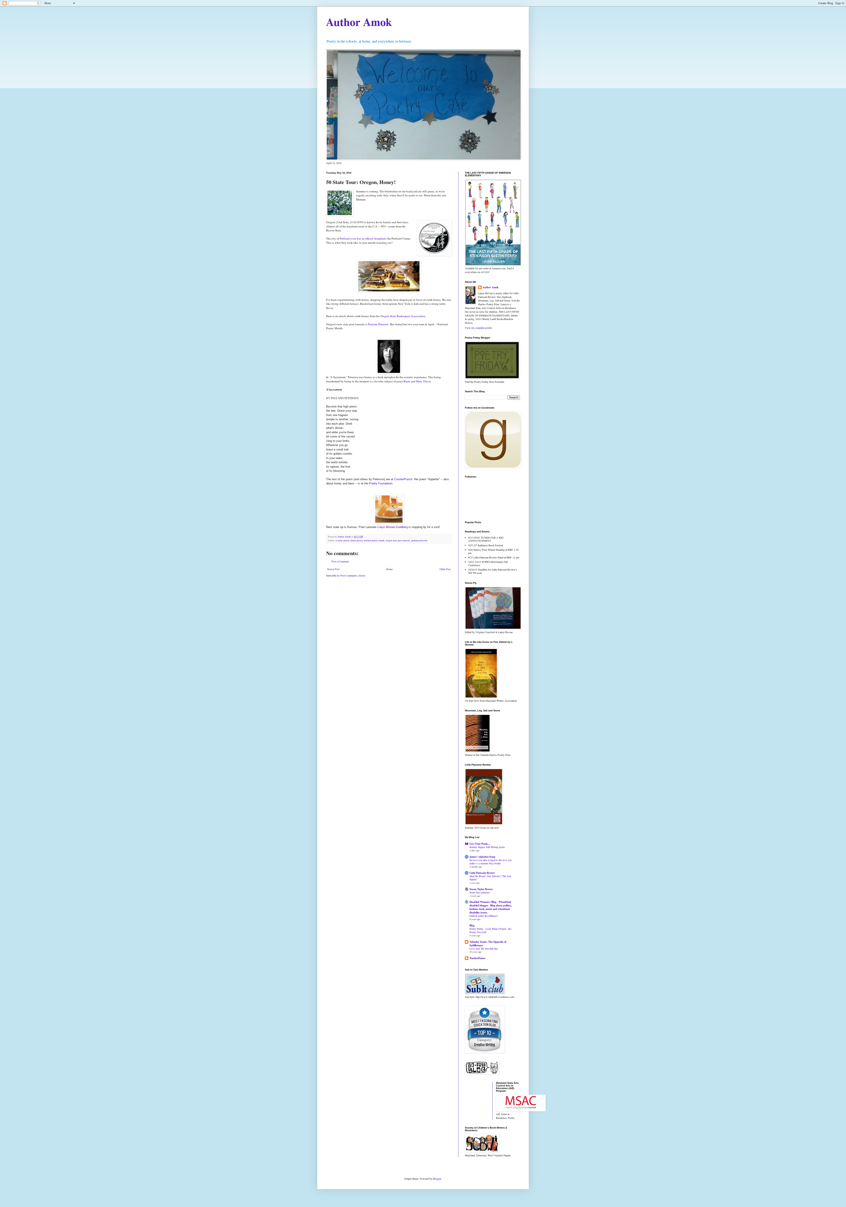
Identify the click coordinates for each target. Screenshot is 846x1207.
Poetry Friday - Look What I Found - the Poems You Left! (490, 930)
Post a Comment (340, 561)
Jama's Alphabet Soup (482, 857)
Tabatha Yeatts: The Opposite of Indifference (487, 943)
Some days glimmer (479, 892)
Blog (472, 925)
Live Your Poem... (479, 844)
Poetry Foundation (380, 483)
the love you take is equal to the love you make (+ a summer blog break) (490, 861)
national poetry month (374, 540)
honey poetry (356, 540)
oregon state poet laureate (398, 540)
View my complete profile (478, 327)
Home (389, 569)
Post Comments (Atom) (352, 575)
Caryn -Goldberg (392, 527)
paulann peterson (419, 540)
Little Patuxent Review (482, 873)
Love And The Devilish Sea (483, 948)
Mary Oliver (423, 381)
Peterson (378, 324)
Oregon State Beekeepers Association (402, 316)
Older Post (445, 569)
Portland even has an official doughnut (363, 238)
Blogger (437, 1178)
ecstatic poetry (342, 540)
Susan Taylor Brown (481, 889)
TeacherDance (477, 958)
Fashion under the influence (483, 915)
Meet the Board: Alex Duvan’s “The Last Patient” (490, 877)
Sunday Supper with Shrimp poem (487, 847)
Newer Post (333, 569)
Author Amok (359, 22)
